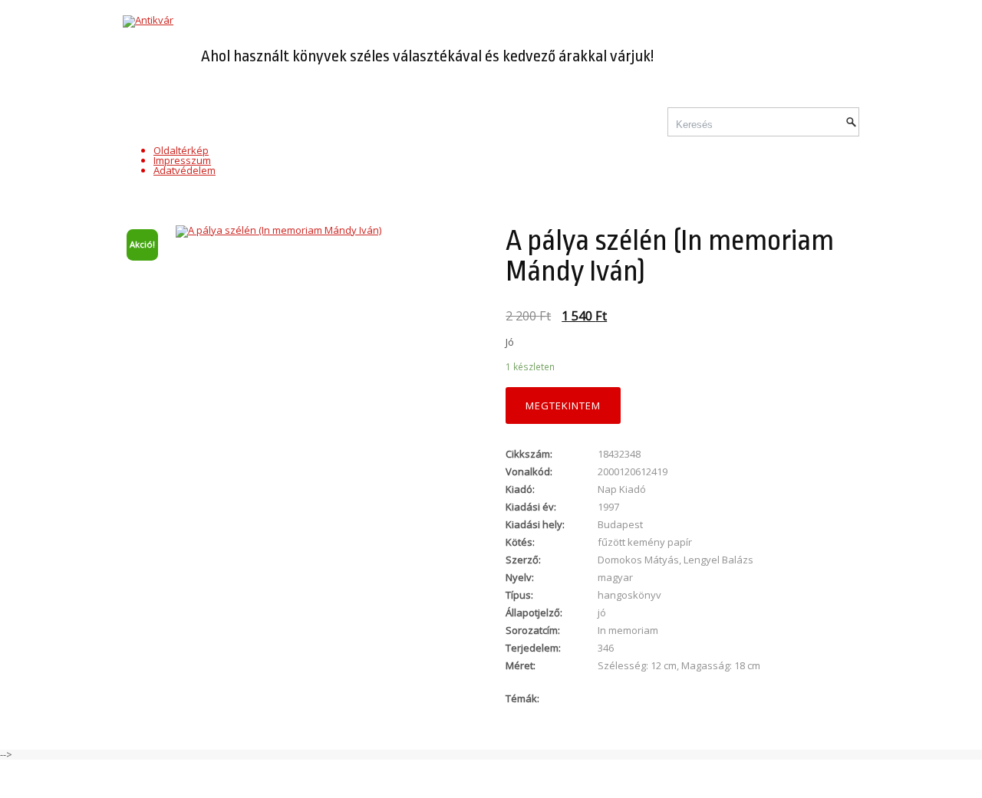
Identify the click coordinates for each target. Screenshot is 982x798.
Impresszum (182, 160)
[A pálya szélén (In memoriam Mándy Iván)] (299, 231)
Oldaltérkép (181, 150)
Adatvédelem (184, 170)
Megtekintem (563, 405)
